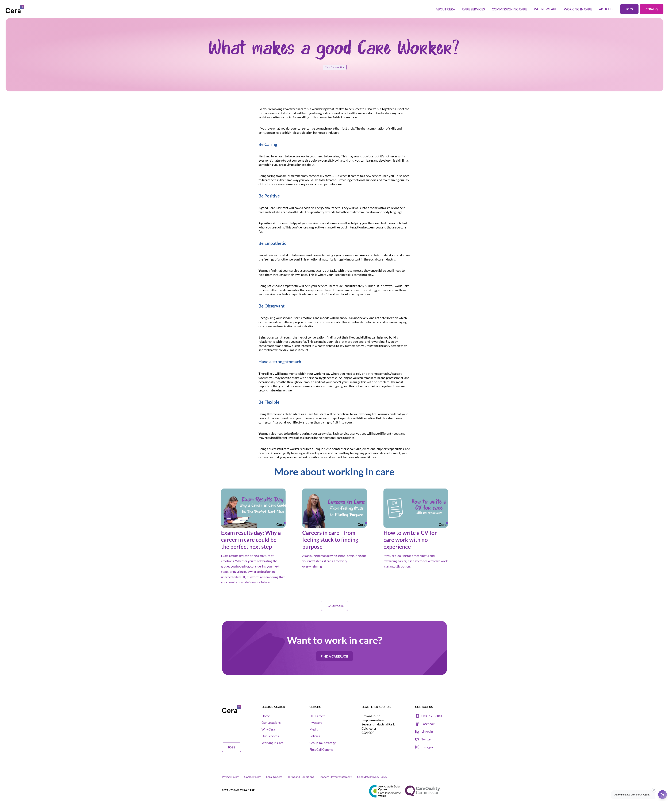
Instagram (428, 747)
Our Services (270, 736)
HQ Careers (317, 716)
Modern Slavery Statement (336, 776)
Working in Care (272, 743)
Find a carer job (334, 656)
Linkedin (427, 731)
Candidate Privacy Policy (372, 776)
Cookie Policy (252, 776)
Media (313, 729)
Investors (315, 722)
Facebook (428, 724)
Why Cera (268, 729)
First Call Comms (321, 749)
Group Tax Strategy (322, 743)
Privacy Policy (230, 776)
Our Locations (271, 722)
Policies (314, 736)
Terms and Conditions (301, 776)
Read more (230, 591)
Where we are (545, 9)
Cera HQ (652, 9)
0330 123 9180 (431, 716)
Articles (606, 9)
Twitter (426, 739)
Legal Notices (274, 776)
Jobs (629, 9)
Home (266, 716)
